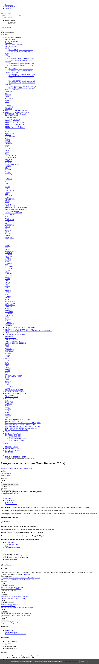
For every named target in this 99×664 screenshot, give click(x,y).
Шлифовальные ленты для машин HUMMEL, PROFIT (23, 426)
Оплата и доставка (11, 6)
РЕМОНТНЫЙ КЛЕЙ (12, 211)
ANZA (7, 357)
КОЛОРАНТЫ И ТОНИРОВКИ (15, 334)
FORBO (7, 96)
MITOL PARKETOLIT (12, 164)
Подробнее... (28, 574)
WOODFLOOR (10, 206)
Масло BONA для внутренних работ (21, 69)
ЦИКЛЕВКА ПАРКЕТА (13, 435)
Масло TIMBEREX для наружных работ (22, 83)
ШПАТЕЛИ (9, 358)
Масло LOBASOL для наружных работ (21, 76)
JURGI (7, 154)
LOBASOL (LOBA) (11, 72)
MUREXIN (8, 166)
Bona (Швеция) (6, 475)
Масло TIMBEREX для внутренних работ (22, 81)
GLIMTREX (9, 53)
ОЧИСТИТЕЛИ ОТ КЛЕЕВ (14, 390)
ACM (6, 129)
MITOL (7, 261)
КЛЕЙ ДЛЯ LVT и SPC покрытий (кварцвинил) (21, 327)
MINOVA (8, 169)
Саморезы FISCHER (11, 339)
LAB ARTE (8, 159)
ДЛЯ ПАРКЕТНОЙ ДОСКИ (14, 124)
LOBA (7, 346)
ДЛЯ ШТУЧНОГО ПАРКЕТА (15, 128)
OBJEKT (8, 171)
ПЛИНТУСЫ (9, 395)
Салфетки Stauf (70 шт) (8, 606)
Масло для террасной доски (14, 44)
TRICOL (7, 192)
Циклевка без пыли (15, 437)
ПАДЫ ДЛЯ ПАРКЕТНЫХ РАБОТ (16, 430)
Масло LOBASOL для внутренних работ (22, 74)
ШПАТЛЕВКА (10, 305)
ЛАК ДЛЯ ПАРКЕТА (12, 90)
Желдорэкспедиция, (11, 544)
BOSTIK (7, 140)
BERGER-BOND (10, 136)
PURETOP (8, 180)
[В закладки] (11, 585)
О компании (9, 5)
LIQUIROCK (9, 315)
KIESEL (7, 249)
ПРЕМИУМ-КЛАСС (11, 116)
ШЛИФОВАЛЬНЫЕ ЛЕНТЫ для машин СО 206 (21, 428)
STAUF (7, 187)
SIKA (6, 183)
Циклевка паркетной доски (18, 438)
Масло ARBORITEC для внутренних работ (23, 86)
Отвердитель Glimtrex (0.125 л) (11, 589)
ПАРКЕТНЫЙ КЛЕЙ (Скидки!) (15, 114)
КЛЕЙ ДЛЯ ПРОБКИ (12, 332)
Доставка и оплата (11, 504)
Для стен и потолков (11, 41)
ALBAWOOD (9, 133)
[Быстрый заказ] (9, 585)
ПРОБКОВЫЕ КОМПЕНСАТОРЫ (16, 393)
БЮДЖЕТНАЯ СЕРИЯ (12, 119)
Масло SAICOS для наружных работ (21, 60)
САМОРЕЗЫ (9, 336)
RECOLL (8, 103)
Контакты (8, 8)
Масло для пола (10, 39)
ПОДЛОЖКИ (9, 398)
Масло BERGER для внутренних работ (21, 63)
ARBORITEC (9, 84)
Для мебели (8, 43)
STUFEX (8, 289)
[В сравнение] (13, 585)
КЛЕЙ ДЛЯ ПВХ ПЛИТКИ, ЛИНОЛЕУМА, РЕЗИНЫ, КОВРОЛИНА (28, 331)
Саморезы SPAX (10, 338)
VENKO (7, 197)
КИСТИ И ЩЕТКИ (11, 397)
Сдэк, (6, 546)
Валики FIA (9, 353)
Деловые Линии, (10, 542)
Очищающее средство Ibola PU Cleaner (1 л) (15, 615)
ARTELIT (8, 135)
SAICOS (7, 57)
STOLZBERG (9, 190)
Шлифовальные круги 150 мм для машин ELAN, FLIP (23, 423)
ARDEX (7, 227)
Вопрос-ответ (9, 502)
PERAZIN (8, 176)
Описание (8, 498)
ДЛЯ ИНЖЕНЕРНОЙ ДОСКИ (15, 126)
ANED (7, 223)
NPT (6, 168)
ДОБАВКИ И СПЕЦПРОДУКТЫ (16, 391)
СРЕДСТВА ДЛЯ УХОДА (13, 376)
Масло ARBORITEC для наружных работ (22, 88)
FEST (6, 147)
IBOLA (7, 152)
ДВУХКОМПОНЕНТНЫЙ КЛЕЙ (16, 208)
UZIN (6, 194)
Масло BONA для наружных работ (20, 70)
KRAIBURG (9, 402)
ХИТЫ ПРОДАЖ (10, 117)
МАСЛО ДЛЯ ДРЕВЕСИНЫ (14, 37)
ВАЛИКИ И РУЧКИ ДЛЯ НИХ (15, 343)
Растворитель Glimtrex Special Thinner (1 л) (15, 598)
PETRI (7, 102)
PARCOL (8, 173)
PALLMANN (9, 77)
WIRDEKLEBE (10, 204)
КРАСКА (8, 431)
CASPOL (8, 142)
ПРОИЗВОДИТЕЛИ (11, 447)
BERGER (8, 62)
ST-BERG (8, 185)
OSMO (7, 48)
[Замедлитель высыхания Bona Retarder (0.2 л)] (16, 468)
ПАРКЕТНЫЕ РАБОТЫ (13, 433)
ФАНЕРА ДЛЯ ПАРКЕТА (13, 213)
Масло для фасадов (11, 46)
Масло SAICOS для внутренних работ (21, 58)
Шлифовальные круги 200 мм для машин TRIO (20, 424)
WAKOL (7, 201)
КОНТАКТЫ (9, 452)
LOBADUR (8, 91)
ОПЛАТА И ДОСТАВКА (13, 450)
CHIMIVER (8, 109)
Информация (4, 626)
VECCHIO (8, 195)
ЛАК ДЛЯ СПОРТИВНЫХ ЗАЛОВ (17, 112)
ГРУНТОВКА (9, 214)
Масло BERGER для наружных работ (21, 65)
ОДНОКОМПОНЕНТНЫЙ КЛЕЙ (16, 209)
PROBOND (8, 178)
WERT (7, 202)
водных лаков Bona (53, 507)
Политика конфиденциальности (70, 661)
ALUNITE (8, 221)
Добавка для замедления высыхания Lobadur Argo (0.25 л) (20, 579)
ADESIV (7, 131)
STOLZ (7, 188)
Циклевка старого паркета (17, 440)
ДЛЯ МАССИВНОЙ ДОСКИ (14, 122)
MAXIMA (8, 162)
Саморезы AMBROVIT (12, 341)
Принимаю (83, 661)
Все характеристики (7, 490)
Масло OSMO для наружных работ (20, 51)
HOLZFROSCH (10, 98)
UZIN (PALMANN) (11, 352)
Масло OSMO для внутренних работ (21, 50)
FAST (6, 240)
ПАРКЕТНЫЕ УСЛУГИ (13, 448)
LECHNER (8, 100)
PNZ (6, 55)
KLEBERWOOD (10, 157)
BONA (7, 67)
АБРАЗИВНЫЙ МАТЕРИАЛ (14, 421)
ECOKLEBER (9, 145)
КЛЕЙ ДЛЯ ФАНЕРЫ (12, 121)
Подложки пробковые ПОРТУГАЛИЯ (17, 419)
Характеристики (10, 500)
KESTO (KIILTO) (10, 155)
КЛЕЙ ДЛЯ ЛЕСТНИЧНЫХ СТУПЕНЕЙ (19, 329)
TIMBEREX (9, 79)
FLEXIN (7, 149)
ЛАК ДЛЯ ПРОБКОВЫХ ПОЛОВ (16, 110)
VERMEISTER (10, 105)
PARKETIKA (9, 175)
